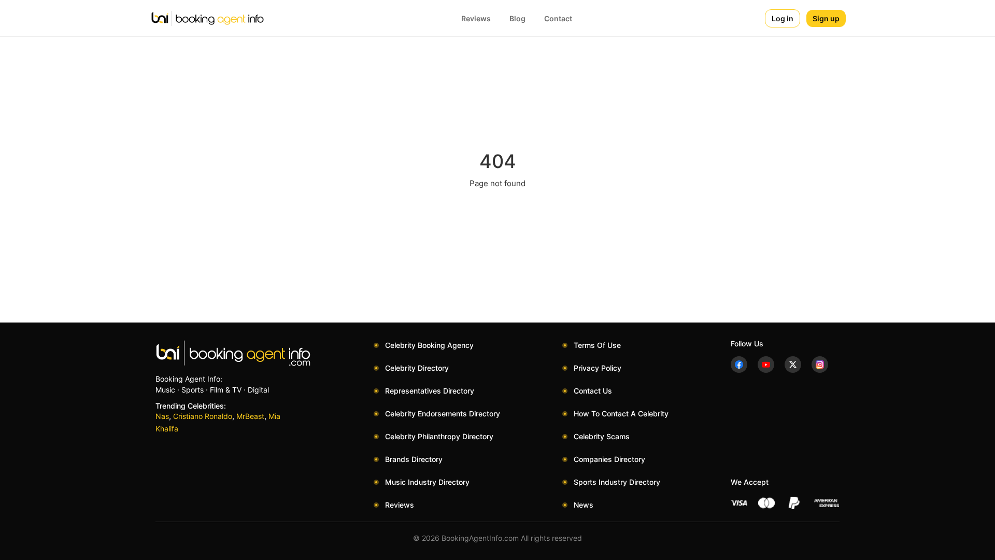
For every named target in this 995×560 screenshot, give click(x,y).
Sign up (826, 18)
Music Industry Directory (427, 482)
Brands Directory (414, 459)
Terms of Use (597, 345)
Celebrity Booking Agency (429, 345)
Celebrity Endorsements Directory (442, 413)
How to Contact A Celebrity (621, 413)
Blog (517, 18)
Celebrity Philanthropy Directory (439, 436)
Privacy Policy (597, 367)
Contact (558, 18)
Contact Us (593, 390)
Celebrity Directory (417, 367)
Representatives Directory (429, 390)
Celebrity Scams (602, 436)
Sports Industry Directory (617, 482)
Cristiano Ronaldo (202, 416)
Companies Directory (609, 459)
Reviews (476, 18)
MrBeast (250, 416)
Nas (162, 416)
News (583, 504)
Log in (782, 18)
